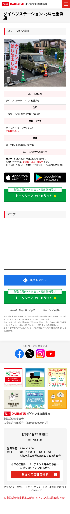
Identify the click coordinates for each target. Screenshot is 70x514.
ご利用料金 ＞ (13, 131)
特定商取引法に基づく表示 (22, 310)
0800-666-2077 (33, 162)
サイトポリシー (35, 486)
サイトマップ (35, 490)
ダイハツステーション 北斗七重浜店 (33, 16)
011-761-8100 (35, 439)
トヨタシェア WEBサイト (35, 193)
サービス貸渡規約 (51, 310)
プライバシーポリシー (14, 486)
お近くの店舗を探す (34, 474)
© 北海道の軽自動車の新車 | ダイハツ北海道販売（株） (35, 497)
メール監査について (54, 486)
